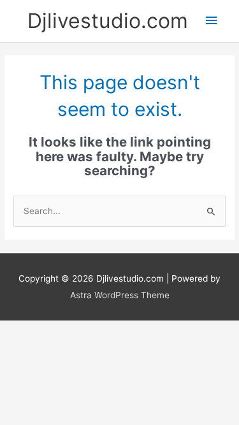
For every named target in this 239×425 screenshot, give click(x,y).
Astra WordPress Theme (120, 295)
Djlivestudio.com (107, 20)
